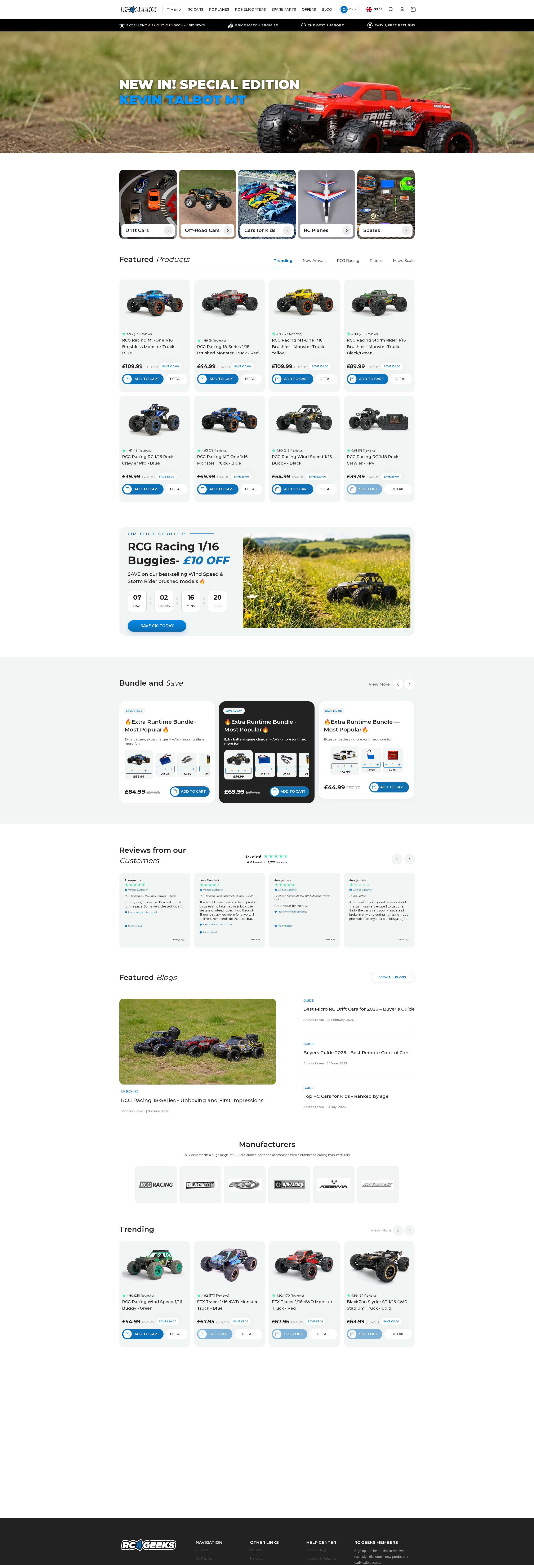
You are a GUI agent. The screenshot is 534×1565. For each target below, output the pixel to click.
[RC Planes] (326, 204)
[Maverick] (378, 1184)
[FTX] (245, 1184)
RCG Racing (348, 260)
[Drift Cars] (148, 204)
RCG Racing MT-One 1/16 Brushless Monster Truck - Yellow (299, 347)
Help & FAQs (316, 1550)
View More (379, 684)
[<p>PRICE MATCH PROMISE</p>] (253, 25)
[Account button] (402, 11)
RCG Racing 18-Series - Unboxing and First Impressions (192, 1100)
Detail (176, 379)
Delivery (256, 1550)
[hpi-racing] (289, 1184)
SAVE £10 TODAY (157, 626)
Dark (352, 9)
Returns (256, 1558)
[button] (506, 140)
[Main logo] (138, 9)
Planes (376, 260)
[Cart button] (413, 11)
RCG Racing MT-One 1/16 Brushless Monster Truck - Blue (149, 347)
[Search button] (390, 11)
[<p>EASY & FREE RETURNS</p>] (391, 25)
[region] (267, 910)
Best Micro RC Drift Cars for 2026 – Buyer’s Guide (359, 1009)
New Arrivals (314, 260)
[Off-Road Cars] (207, 204)
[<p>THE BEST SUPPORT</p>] (322, 25)
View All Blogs (392, 977)
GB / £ (377, 9)
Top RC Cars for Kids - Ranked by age (345, 1096)
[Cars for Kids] (267, 204)
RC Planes (204, 1558)
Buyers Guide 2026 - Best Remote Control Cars (356, 1052)
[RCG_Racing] (156, 1184)
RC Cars (202, 1550)
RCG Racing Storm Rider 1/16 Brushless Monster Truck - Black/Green (376, 347)
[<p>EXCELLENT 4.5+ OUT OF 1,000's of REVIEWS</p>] (162, 25)
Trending (283, 260)
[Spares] (386, 204)
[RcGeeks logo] (148, 1545)
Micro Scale (404, 260)
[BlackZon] (200, 1184)
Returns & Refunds (321, 1558)
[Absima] (334, 1184)
